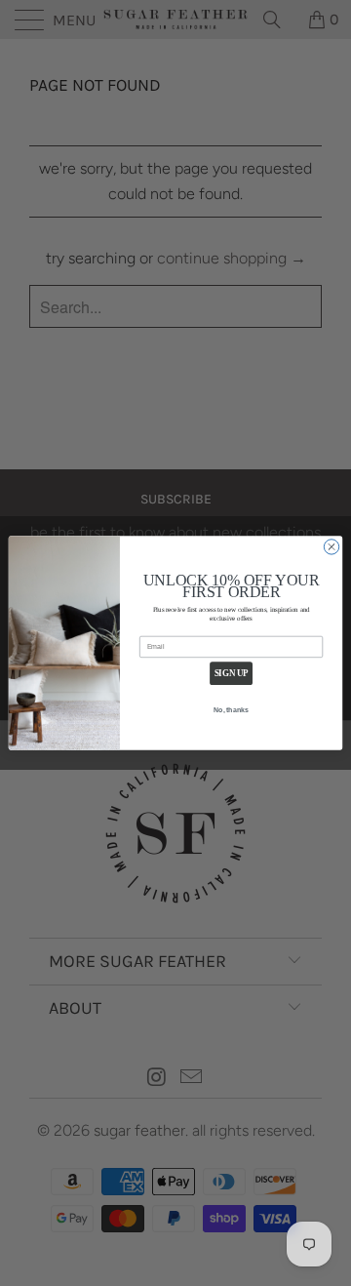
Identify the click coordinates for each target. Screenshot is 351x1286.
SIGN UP (231, 674)
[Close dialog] (331, 547)
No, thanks (231, 709)
